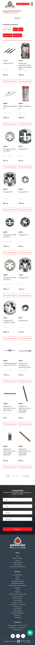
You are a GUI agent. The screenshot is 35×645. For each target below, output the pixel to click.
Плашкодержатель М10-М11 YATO (10, 364)
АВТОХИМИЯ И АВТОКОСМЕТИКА (18, 585)
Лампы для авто (17, 600)
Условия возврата (17, 562)
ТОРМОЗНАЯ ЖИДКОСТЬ (17, 583)
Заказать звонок (22, 4)
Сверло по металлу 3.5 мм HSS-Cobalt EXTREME (24, 452)
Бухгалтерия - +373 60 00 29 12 (17, 627)
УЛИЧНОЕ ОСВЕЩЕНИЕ (17, 613)
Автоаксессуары (17, 610)
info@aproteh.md (17, 629)
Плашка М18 (23, 277)
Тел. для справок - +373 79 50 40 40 (17, 625)
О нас (17, 556)
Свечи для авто (17, 606)
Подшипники (17, 615)
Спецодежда (17, 617)
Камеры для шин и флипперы (17, 604)
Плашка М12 (23, 235)
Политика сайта (18, 564)
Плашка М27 (23, 320)
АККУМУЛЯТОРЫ (17, 574)
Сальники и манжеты (17, 596)
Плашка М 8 (7, 192)
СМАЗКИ (17, 579)
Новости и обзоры (17, 558)
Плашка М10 (23, 192)
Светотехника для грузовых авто (17, 594)
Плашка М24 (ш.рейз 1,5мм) (9, 321)
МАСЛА (17, 577)
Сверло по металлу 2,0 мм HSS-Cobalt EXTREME (24, 409)
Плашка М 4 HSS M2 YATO (9, 150)
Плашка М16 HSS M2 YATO (9, 278)
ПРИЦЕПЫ (17, 591)
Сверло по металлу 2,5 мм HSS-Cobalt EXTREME (9, 452)
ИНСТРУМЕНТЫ (17, 608)
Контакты (17, 560)
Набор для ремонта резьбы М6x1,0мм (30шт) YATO (25, 66)
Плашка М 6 (23, 149)
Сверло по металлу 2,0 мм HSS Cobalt (9, 408)
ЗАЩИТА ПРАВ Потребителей (17, 566)
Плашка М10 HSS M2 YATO (9, 236)
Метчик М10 (8, 63)
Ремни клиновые (17, 598)
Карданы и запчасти (17, 602)
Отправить (17, 529)
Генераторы (17, 587)
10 (24, 476)
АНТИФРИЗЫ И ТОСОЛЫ (17, 581)
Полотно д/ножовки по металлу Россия (25, 365)
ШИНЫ (17, 589)
